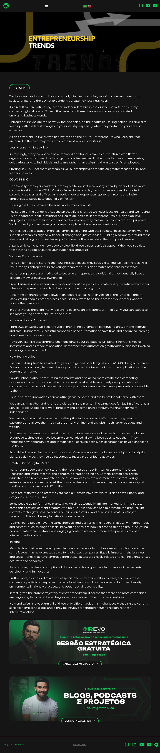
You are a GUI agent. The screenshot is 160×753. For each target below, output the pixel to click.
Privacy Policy (80, 744)
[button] (46, 6)
